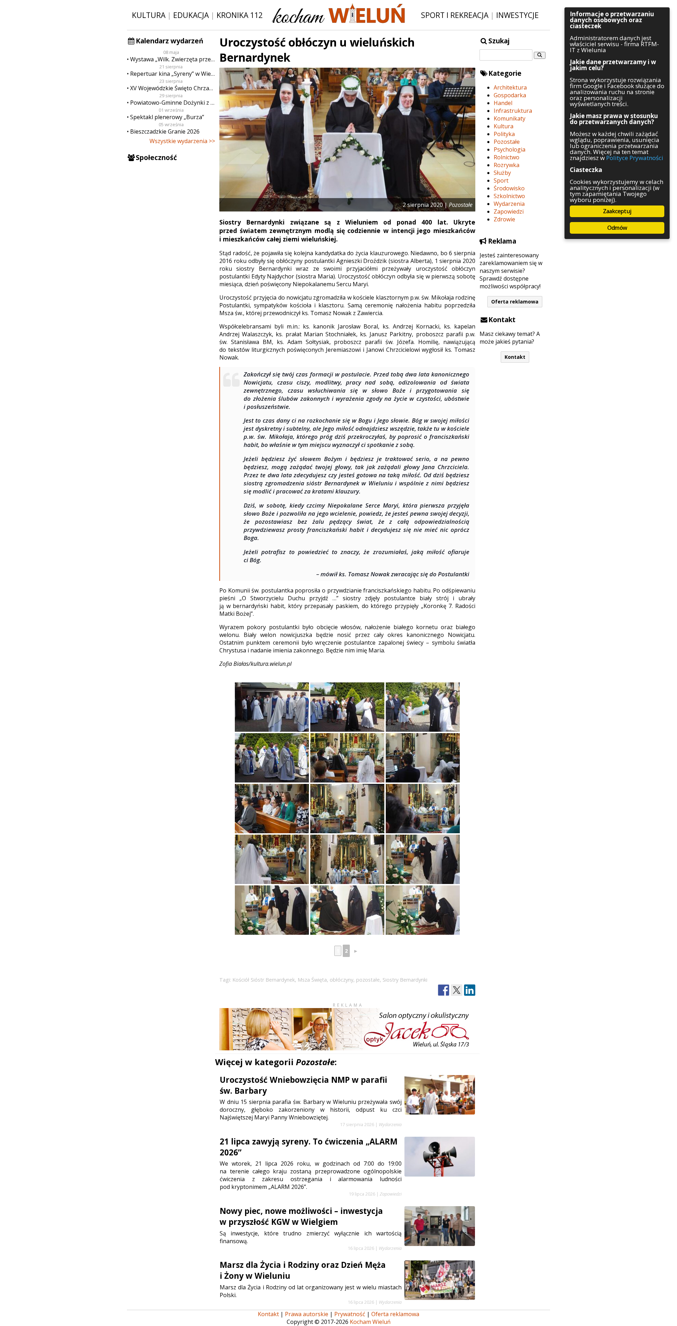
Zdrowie (504, 219)
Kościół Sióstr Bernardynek (263, 979)
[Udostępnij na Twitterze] (456, 990)
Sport (501, 180)
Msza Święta (312, 979)
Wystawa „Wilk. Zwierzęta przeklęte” (172, 59)
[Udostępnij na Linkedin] (469, 990)
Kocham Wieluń (370, 1322)
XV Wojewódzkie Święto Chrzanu (172, 88)
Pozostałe (507, 142)
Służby (502, 173)
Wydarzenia (509, 204)
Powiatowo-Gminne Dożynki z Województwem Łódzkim (172, 102)
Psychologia (509, 149)
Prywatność (349, 1314)
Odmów (617, 228)
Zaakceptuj (617, 211)
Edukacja (191, 15)
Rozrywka (506, 165)
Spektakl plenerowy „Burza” (167, 117)
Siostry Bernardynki (405, 979)
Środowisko (509, 188)
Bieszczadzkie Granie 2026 (165, 131)
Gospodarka (510, 95)
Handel (503, 103)
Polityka (504, 134)
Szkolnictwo (509, 196)
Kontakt (515, 357)
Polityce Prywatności (634, 158)
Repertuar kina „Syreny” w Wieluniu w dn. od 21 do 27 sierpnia (172, 74)
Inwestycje (517, 15)
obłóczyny (341, 979)
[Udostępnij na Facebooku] (443, 990)
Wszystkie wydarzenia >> (182, 141)
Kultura (148, 15)
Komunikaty (509, 118)
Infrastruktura (513, 111)
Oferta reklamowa (514, 301)
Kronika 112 (239, 15)
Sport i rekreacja (454, 15)
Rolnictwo (506, 157)
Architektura (510, 87)
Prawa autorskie (306, 1314)
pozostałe (368, 979)
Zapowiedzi (509, 211)
